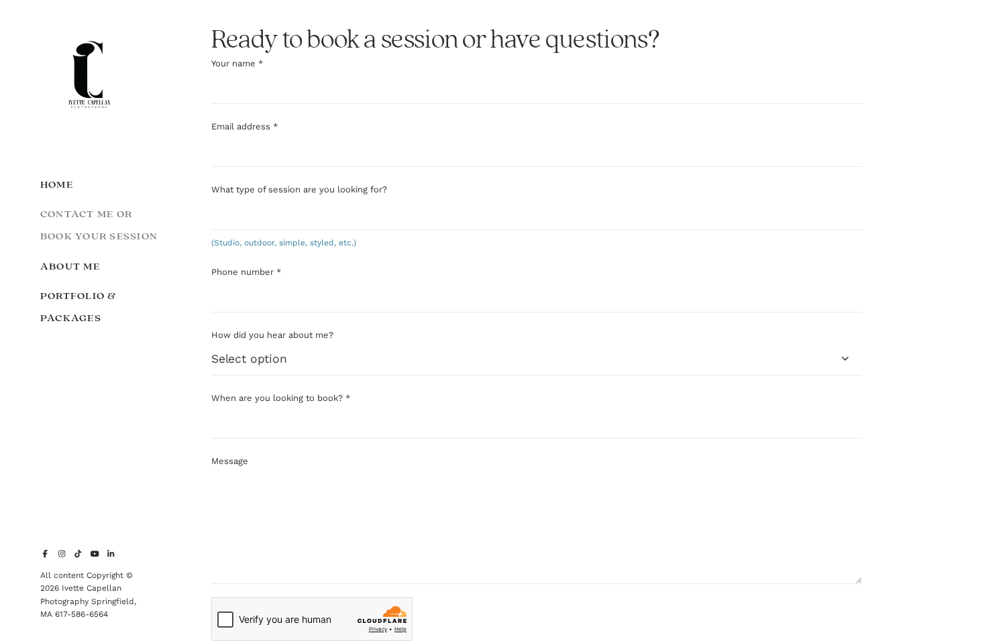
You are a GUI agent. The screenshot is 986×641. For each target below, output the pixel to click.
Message (229, 461)
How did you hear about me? (272, 335)
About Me (70, 266)
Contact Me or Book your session (99, 225)
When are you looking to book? (280, 398)
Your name (237, 63)
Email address (244, 126)
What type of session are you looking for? (299, 189)
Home (56, 184)
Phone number (246, 272)
